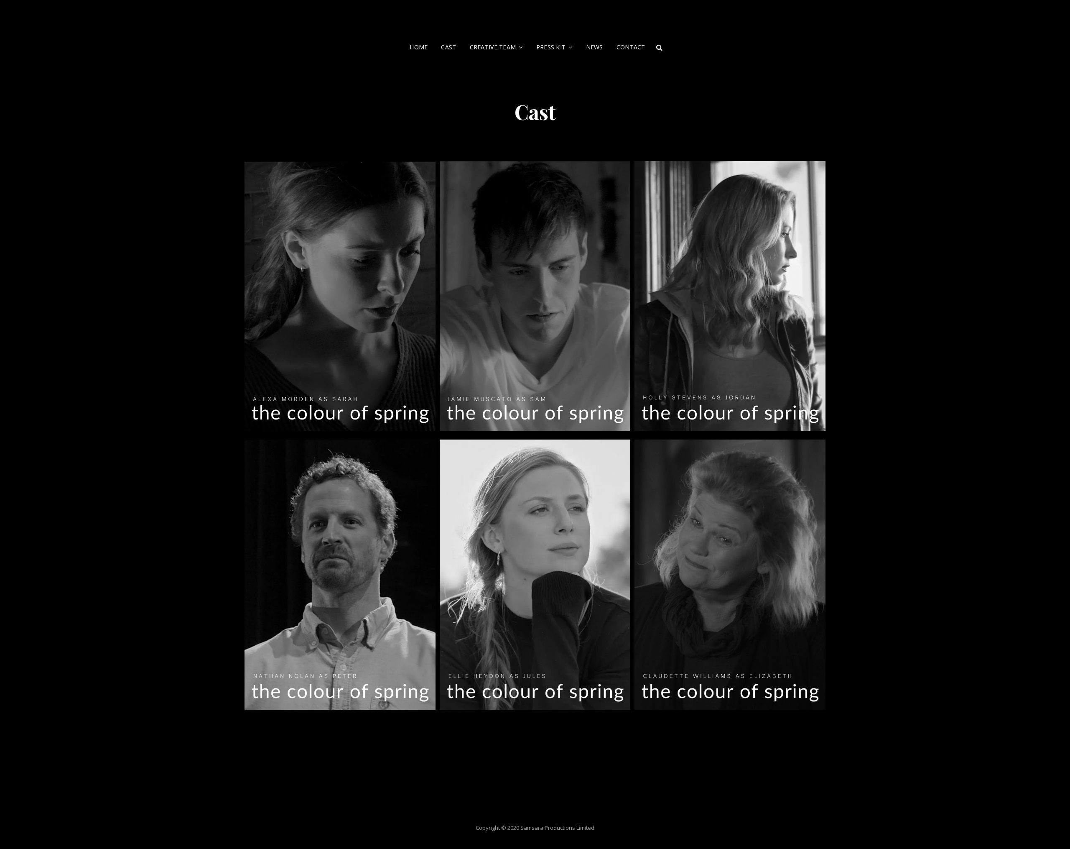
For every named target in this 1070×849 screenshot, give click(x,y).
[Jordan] (729, 298)
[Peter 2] (340, 577)
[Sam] (535, 298)
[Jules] (535, 577)
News (594, 47)
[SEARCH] (659, 47)
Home (419, 47)
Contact (631, 47)
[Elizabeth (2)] (729, 577)
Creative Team (493, 47)
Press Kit (551, 47)
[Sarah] (340, 298)
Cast (448, 47)
